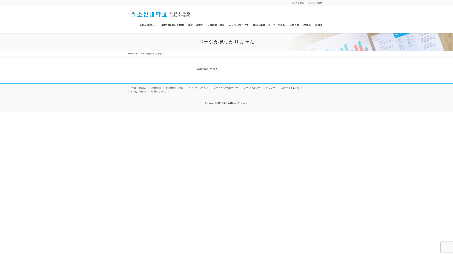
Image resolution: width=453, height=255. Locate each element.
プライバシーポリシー (225, 87)
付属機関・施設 (174, 87)
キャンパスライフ (198, 87)
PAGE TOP (440, 244)
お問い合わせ (315, 3)
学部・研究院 (138, 87)
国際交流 (156, 87)
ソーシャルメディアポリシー (259, 87)
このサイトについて (292, 87)
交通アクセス (297, 3)
